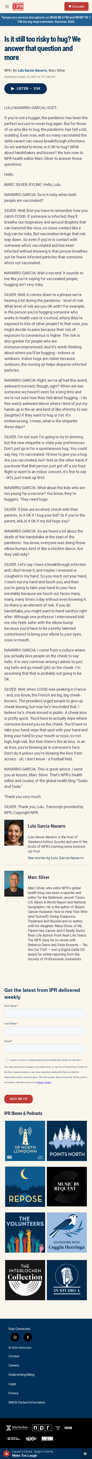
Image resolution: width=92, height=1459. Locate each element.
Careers (14, 1365)
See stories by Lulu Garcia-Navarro (56, 857)
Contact (14, 1356)
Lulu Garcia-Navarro (32, 70)
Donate (78, 6)
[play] (6, 1453)
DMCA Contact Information (27, 1402)
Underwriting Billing (21, 1374)
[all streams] (86, 1453)
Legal (12, 1384)
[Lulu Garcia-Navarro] (14, 833)
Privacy (13, 1393)
